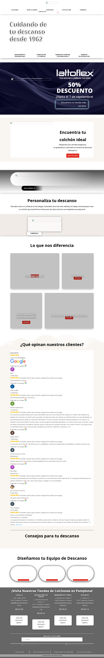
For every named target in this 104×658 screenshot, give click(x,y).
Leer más (18, 525)
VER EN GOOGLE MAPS (19, 620)
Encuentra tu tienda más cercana (73, 104)
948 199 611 (63, 609)
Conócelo (34, 233)
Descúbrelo (29, 188)
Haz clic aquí (73, 156)
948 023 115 (85, 609)
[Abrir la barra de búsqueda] (58, 12)
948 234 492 (19, 609)
